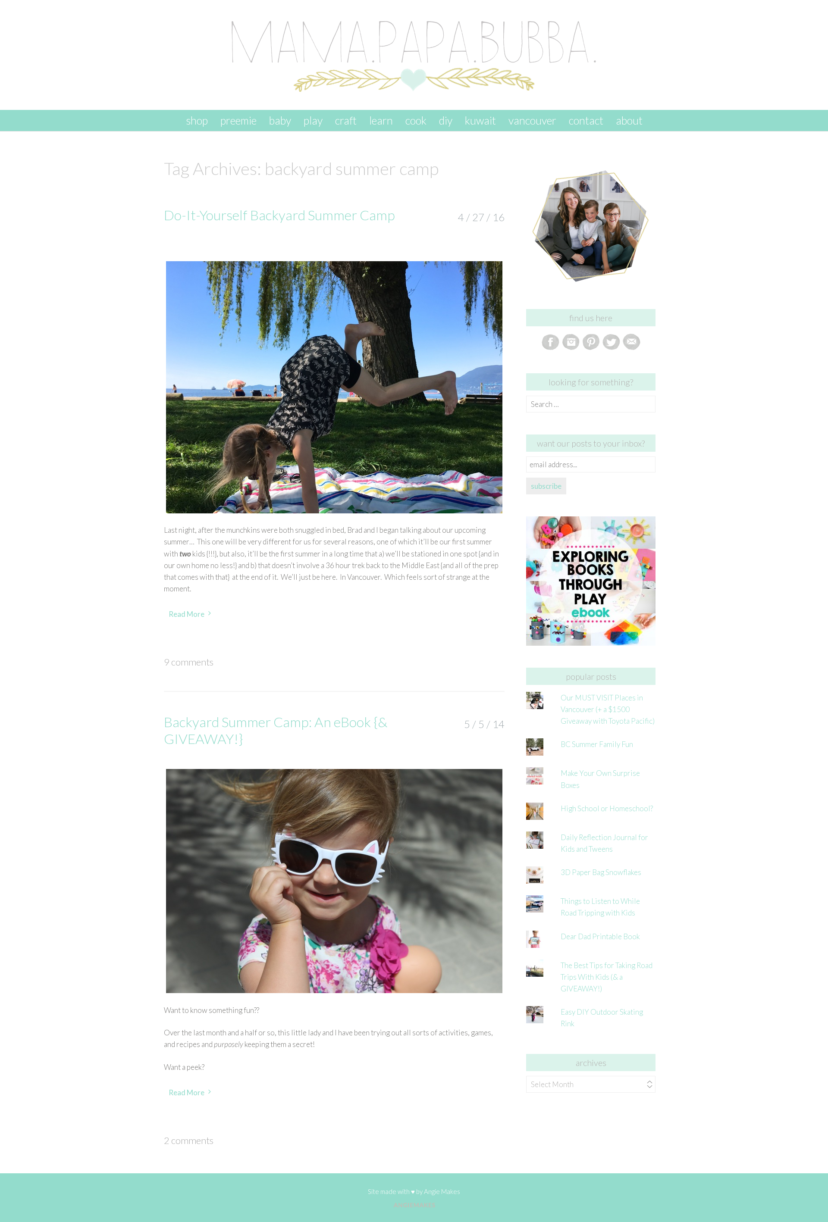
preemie (238, 120)
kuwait (480, 120)
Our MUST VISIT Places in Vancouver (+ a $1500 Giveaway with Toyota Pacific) (608, 709)
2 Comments (188, 1140)
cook (416, 120)
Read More (186, 614)
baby (280, 120)
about (629, 120)
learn (381, 120)
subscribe (546, 486)
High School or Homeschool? (607, 808)
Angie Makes (442, 1191)
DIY (445, 120)
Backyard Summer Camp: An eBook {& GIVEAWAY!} (275, 730)
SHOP (197, 120)
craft (346, 120)
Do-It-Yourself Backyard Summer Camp (279, 214)
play (313, 120)
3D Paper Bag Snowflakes (601, 872)
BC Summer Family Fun (597, 744)
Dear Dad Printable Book (600, 936)
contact (586, 120)
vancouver (532, 120)
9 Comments (188, 662)
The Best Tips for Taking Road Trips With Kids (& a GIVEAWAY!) (606, 977)
